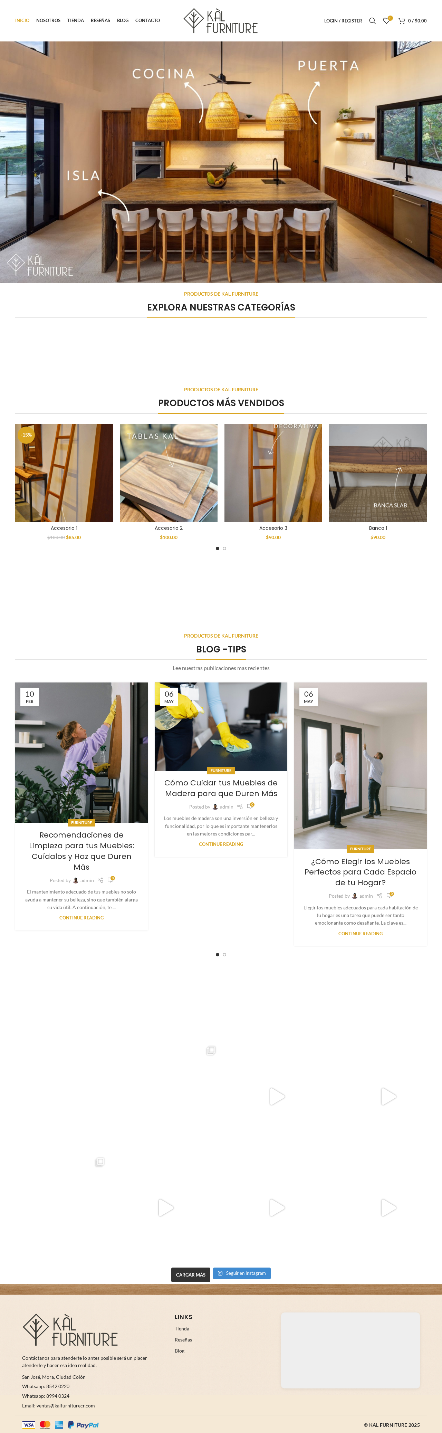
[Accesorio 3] (273, 473)
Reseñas (183, 1340)
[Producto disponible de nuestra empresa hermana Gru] (166, 1096)
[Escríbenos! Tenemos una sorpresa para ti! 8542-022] (166, 1208)
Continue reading (81, 917)
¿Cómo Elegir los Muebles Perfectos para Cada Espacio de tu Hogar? (360, 872)
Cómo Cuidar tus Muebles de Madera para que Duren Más (221, 788)
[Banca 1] (378, 473)
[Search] (372, 21)
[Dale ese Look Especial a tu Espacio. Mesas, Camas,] (54, 1208)
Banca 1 (378, 528)
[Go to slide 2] (224, 548)
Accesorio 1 (64, 528)
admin (87, 880)
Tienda (182, 1328)
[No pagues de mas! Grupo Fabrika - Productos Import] (54, 1096)
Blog (179, 1351)
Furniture (81, 822)
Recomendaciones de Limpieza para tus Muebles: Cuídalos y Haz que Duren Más (81, 851)
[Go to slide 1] (217, 548)
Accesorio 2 (169, 528)
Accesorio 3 (273, 528)
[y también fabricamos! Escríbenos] (277, 1208)
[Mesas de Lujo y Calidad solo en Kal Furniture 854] (277, 1096)
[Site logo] (221, 20)
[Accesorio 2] (169, 473)
